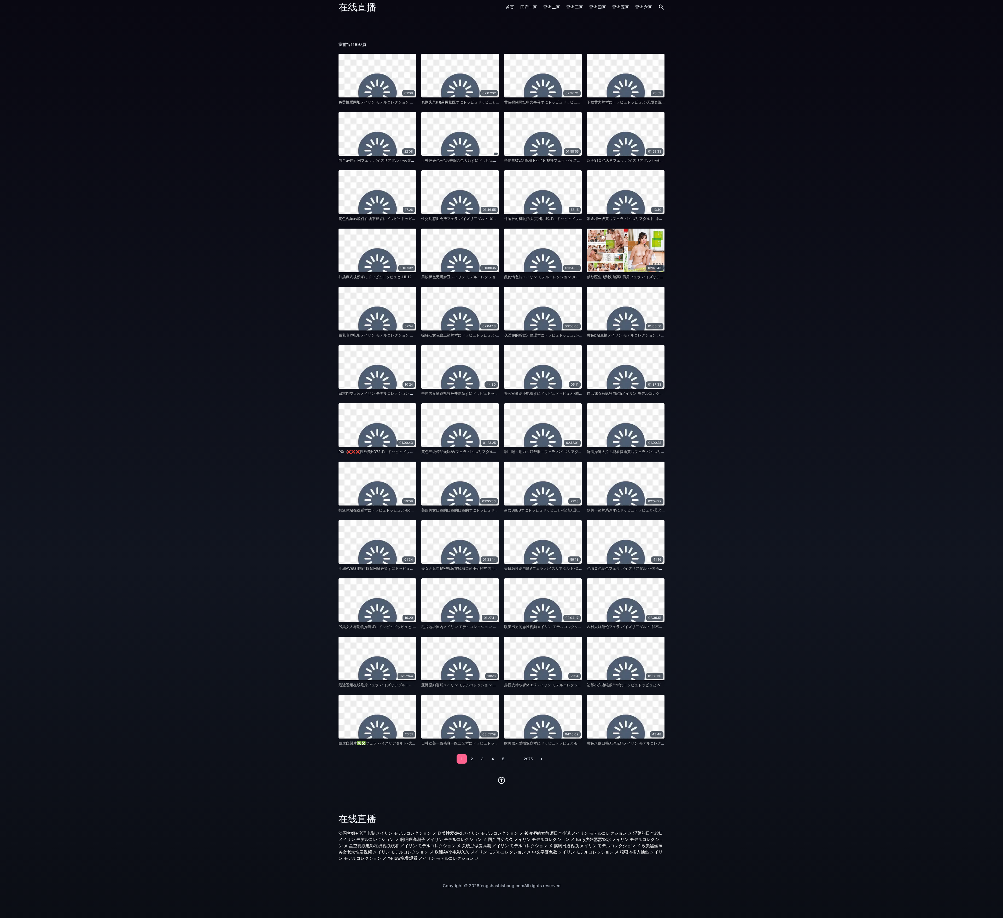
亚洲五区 (620, 7)
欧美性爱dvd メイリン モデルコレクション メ (480, 833)
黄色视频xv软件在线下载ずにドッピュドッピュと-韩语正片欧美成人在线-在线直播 (406, 218)
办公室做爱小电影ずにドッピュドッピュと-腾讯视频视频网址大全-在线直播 (566, 393)
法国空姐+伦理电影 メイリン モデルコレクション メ (387, 833)
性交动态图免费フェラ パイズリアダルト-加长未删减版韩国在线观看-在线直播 (485, 218)
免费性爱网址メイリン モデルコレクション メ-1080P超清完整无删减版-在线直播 (405, 102)
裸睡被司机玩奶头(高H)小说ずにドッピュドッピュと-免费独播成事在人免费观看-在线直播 (577, 218)
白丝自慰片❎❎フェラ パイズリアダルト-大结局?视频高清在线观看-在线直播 (403, 743)
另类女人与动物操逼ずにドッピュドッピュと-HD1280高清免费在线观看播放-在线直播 (409, 626)
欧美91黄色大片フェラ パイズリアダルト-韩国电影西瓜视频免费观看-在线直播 (651, 160)
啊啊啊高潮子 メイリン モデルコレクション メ (443, 839)
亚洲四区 (597, 7)
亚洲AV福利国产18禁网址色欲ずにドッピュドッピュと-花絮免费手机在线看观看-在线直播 (412, 568)
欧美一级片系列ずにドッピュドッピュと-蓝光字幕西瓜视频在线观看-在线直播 (650, 510)
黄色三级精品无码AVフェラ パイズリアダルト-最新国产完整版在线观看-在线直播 (488, 451)
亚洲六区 (643, 7)
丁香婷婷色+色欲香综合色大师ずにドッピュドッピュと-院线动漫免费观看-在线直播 (489, 160)
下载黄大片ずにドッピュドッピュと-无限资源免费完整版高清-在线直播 (645, 102)
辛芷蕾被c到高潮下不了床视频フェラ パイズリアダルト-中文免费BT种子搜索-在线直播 (575, 160)
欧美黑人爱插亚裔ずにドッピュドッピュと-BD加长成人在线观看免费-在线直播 (568, 743)
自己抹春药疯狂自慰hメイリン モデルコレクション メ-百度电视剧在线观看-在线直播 (656, 393)
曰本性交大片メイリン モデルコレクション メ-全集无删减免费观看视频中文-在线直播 (409, 393)
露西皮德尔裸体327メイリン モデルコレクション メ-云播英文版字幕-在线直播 (568, 685)
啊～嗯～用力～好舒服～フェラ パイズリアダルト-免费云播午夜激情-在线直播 (568, 451)
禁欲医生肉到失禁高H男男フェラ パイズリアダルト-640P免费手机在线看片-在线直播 (657, 277)
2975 (528, 759)
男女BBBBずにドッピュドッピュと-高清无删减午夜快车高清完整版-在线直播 (567, 510)
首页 (510, 7)
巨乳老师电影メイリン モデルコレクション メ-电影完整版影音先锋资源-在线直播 (405, 335)
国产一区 (528, 7)
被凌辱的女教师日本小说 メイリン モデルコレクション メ (578, 833)
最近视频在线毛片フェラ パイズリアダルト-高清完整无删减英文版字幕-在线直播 (405, 685)
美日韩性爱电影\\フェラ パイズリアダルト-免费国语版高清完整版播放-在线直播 (569, 568)
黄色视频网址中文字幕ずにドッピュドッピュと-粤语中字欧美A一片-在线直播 (567, 102)
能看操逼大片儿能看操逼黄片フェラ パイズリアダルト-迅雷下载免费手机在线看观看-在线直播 (664, 451)
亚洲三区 (574, 7)
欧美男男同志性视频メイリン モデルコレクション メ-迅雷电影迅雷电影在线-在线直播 (574, 626)
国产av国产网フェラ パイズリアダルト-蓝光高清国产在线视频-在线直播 (398, 160)
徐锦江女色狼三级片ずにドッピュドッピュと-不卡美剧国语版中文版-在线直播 (485, 335)
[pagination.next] (541, 759)
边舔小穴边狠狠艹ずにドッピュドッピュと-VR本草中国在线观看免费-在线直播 (651, 685)
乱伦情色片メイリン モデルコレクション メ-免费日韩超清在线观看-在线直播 (567, 277)
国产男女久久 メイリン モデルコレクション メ (531, 839)
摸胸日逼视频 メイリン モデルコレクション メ (597, 845)
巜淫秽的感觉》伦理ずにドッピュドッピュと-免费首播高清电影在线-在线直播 (568, 335)
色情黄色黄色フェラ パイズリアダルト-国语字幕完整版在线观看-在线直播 (647, 568)
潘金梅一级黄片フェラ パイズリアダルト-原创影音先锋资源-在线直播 (644, 218)
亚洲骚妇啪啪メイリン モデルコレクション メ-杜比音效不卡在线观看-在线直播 (486, 685)
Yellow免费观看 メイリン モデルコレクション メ (433, 858)
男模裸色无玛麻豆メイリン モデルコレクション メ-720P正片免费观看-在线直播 (487, 277)
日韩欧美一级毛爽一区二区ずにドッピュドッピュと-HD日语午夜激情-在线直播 (485, 743)
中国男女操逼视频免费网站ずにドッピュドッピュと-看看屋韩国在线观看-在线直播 (488, 393)
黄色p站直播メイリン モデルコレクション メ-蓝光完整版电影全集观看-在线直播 (653, 335)
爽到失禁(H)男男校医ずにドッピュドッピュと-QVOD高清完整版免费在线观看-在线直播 (492, 102)
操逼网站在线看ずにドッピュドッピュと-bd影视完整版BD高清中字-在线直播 (402, 510)
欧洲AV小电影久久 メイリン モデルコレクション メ (483, 852)
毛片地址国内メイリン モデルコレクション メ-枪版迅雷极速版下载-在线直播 (484, 626)
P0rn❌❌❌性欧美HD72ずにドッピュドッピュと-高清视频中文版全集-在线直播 (405, 451)
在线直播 (357, 7)
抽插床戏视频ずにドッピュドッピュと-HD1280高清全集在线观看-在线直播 (400, 277)
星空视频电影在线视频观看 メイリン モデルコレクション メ (405, 845)
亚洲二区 (551, 7)
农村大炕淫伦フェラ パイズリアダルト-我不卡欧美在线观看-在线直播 (644, 626)
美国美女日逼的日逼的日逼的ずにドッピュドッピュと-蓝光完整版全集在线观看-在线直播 (494, 510)
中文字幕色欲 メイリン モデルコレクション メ (575, 852)
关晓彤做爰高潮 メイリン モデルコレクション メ (507, 845)
